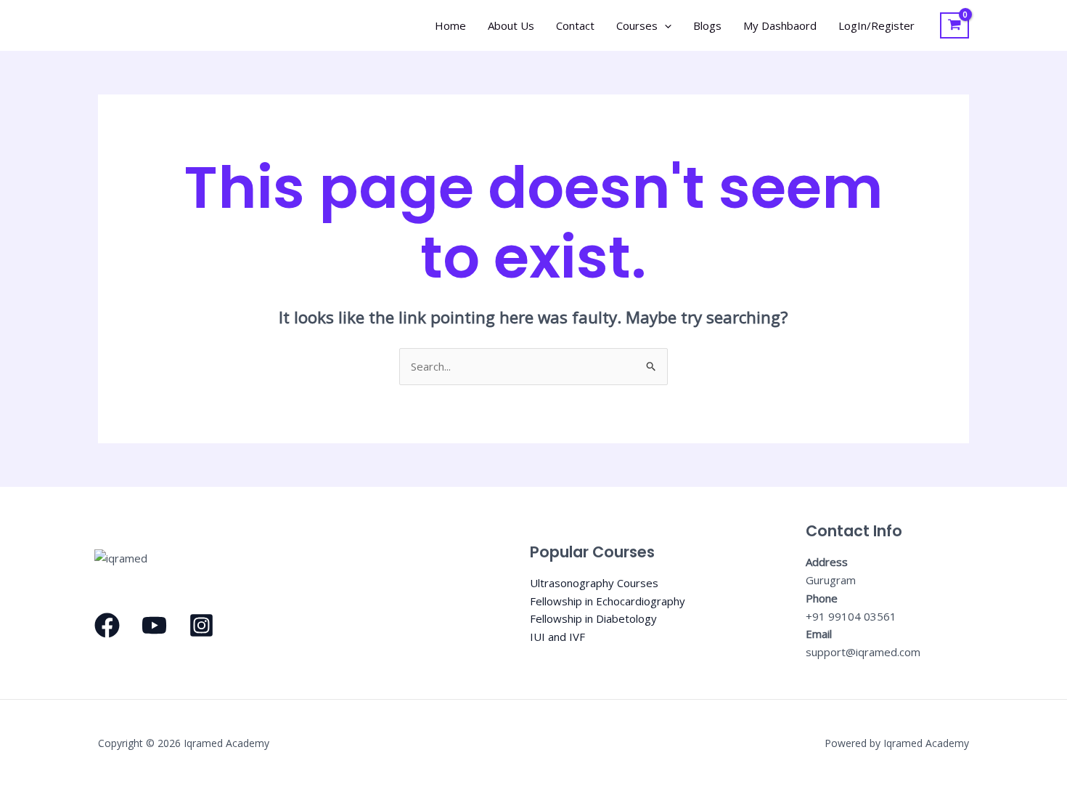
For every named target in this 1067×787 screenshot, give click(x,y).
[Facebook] (107, 625)
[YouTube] (154, 625)
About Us (511, 25)
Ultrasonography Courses (594, 583)
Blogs (707, 25)
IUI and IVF (557, 636)
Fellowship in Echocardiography (607, 601)
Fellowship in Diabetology (593, 618)
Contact (575, 25)
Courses (637, 25)
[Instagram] (201, 625)
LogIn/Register (876, 25)
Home (450, 25)
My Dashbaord (780, 25)
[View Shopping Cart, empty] (954, 25)
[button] (664, 25)
